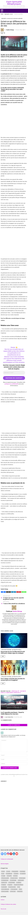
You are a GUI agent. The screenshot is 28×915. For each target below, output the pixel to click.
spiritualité (4, 887)
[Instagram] (8, 853)
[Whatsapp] (24, 592)
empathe (9, 875)
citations (16, 873)
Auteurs (2, 899)
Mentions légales (5, 863)
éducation (20, 891)
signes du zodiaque (19, 884)
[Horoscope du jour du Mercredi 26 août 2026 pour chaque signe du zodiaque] (14, 640)
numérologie (13, 880)
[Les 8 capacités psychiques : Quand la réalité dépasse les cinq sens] (14, 702)
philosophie (21, 880)
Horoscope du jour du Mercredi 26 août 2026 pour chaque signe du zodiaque (13, 652)
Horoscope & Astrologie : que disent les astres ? (11, 649)
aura (3, 873)
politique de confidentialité (11, 384)
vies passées (14, 889)
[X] (8, 592)
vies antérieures (5, 889)
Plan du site (3, 909)
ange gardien (15, 871)
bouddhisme (9, 873)
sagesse (10, 884)
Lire (3, 656)
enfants (15, 875)
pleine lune (4, 882)
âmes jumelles (5, 891)
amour (8, 871)
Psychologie (12, 882)
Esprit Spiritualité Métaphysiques (14, 3)
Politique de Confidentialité (7, 859)
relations (19, 882)
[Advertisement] (14, 121)
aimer (3, 871)
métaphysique (5, 880)
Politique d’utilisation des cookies (8, 904)
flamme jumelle (5, 878)
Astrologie (23, 871)
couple (3, 875)
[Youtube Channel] (16, 853)
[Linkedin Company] (14, 853)
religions (4, 884)
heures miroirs (14, 878)
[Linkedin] (13, 592)
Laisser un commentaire (14, 725)
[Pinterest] (18, 592)
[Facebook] (3, 592)
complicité (23, 873)
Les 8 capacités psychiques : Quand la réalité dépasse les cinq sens (12, 713)
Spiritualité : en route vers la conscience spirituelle (13, 691)
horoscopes (22, 878)
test (19, 887)
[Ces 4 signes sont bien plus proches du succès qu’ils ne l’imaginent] (14, 667)
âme (21, 889)
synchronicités (12, 887)
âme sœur (13, 891)
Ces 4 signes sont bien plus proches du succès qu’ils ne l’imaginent (13, 679)
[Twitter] (5, 853)
